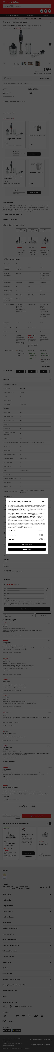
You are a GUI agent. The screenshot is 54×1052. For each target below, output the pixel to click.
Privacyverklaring (11, 527)
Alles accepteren (27, 544)
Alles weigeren (27, 549)
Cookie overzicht (19, 527)
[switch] (41, 535)
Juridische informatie (28, 527)
